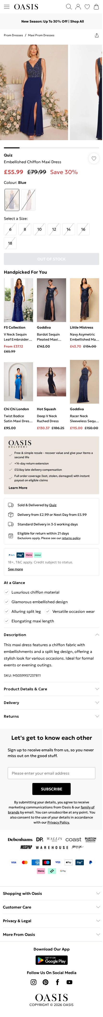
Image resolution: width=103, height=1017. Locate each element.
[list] (51, 94)
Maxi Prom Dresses (41, 35)
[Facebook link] (57, 982)
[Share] (96, 35)
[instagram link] (33, 982)
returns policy (71, 538)
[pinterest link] (45, 982)
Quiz (8, 155)
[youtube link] (69, 982)
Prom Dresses (13, 35)
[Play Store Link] (51, 960)
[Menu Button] (7, 7)
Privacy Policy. (58, 822)
